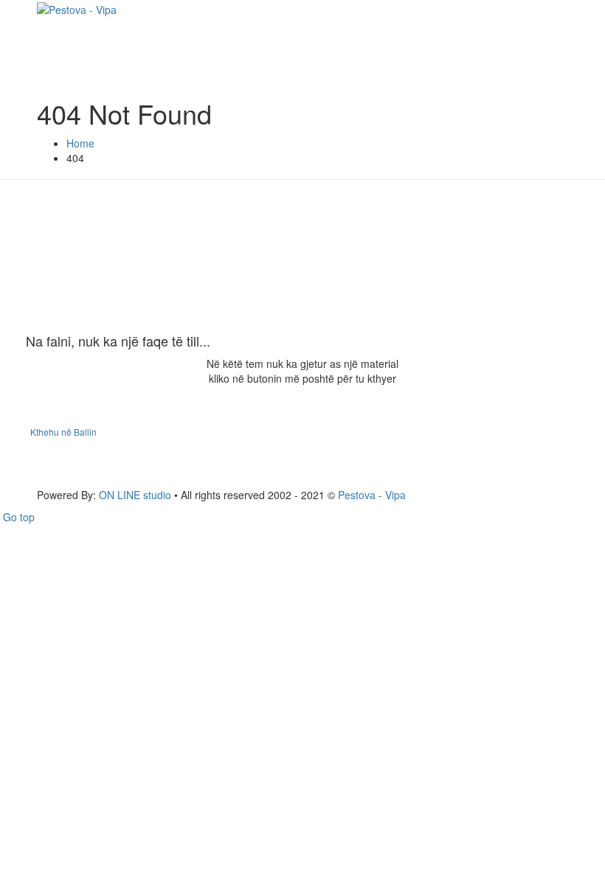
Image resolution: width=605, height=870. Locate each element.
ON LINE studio (135, 494)
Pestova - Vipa (372, 494)
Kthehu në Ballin (63, 431)
